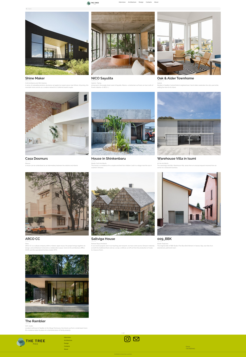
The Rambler (35, 321)
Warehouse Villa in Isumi (177, 158)
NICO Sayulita (102, 78)
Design (141, 2)
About (156, 2)
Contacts (149, 2)
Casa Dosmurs (36, 158)
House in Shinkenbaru (108, 158)
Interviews (122, 2)
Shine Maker (35, 78)
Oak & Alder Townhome (175, 78)
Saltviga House (103, 239)
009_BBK (164, 239)
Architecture (132, 2)
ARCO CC (32, 239)
